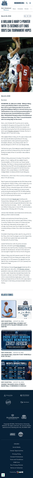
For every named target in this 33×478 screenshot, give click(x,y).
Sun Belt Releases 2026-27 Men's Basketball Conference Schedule (13, 385)
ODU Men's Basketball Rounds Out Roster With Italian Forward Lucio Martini (14, 325)
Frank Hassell (17, 267)
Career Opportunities (16, 450)
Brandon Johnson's (13, 131)
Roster (27, 8)
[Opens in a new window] (12, 434)
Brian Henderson (21, 245)
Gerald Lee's (15, 199)
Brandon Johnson (24, 269)
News (14, 8)
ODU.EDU (16, 444)
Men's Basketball (6, 321)
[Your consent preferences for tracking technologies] (3, 475)
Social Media (16, 447)
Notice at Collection (16, 468)
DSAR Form (16, 462)
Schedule (20, 8)
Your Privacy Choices (16, 465)
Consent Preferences (16, 456)
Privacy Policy (16, 454)
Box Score (4, 100)
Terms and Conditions (16, 459)
